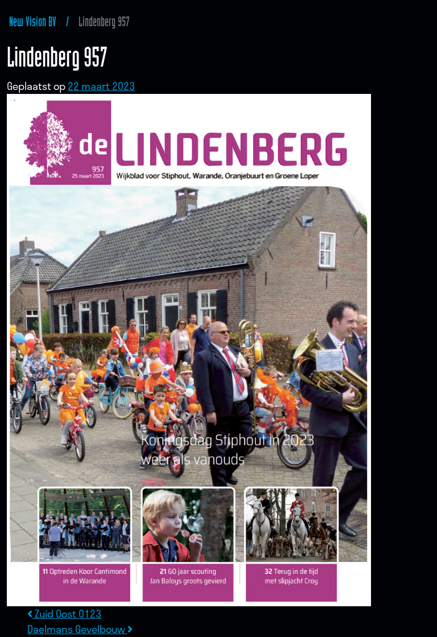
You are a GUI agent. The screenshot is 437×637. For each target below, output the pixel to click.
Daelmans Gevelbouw (77, 629)
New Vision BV (32, 21)
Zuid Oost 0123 (66, 614)
